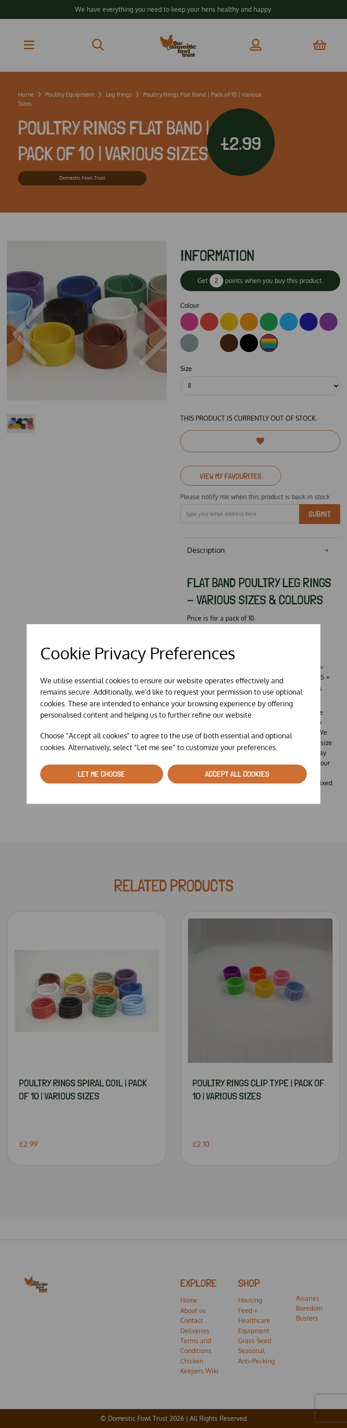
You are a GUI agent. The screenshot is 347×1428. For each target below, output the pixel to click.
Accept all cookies (237, 774)
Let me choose (101, 774)
